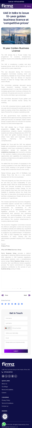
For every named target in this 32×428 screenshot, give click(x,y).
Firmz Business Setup (8, 253)
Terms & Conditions (7, 403)
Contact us (5, 406)
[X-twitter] (6, 376)
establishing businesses (8, 152)
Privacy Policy (6, 400)
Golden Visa (15, 129)
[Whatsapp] (15, 376)
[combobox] (8, 328)
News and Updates (7, 389)
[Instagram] (9, 376)
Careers (4, 392)
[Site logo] (7, 6)
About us (4, 384)
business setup (5, 269)
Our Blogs (5, 386)
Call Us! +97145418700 (16, 2)
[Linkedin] (12, 376)
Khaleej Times (5, 246)
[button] (2, 304)
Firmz (9, 249)
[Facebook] (3, 376)
